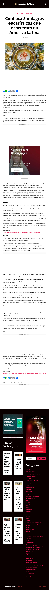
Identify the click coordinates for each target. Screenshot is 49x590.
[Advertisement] (24, 80)
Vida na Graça (29, 576)
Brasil (27, 473)
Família (28, 495)
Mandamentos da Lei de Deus (34, 522)
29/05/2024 (25, 37)
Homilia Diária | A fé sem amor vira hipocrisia (18, 531)
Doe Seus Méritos (30, 487)
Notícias (28, 531)
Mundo (28, 527)
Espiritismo (29, 491)
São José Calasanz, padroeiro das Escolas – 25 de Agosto (7, 532)
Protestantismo (30, 542)
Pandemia (28, 538)
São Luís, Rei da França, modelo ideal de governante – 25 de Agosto (18, 498)
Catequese (28, 478)
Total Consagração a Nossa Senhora (35, 566)
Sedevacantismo (30, 555)
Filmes (27, 500)
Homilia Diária (29, 509)
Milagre (15, 382)
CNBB (27, 482)
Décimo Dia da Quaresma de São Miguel (18, 464)
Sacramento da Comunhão (24, 13)
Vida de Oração (30, 573)
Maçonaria (29, 520)
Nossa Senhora (30, 529)
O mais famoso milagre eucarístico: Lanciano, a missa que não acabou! (21, 232)
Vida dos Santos (30, 575)
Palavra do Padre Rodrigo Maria (34, 536)
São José (28, 553)
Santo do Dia (29, 551)
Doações (20, 586)
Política (28, 540)
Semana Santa (29, 558)
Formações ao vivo (31, 504)
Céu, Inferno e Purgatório (32, 480)
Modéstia (28, 525)
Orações (28, 535)
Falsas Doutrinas (30, 493)
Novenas (28, 533)
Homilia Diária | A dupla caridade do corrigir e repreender (7, 462)
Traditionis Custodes (31, 567)
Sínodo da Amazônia (31, 562)
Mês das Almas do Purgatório (33, 524)
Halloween (29, 505)
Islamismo (28, 515)
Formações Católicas (8, 382)
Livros (27, 518)
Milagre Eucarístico (22, 382)
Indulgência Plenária (31, 513)
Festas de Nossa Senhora (32, 496)
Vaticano (28, 571)
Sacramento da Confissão (32, 549)
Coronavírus (29, 484)
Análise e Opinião (30, 471)
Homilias (28, 511)
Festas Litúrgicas (30, 498)
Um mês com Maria (31, 569)
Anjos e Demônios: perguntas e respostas (7, 493)
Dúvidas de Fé (29, 489)
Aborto (28, 469)
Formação (28, 502)
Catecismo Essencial (31, 476)
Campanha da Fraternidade (33, 474)
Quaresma (28, 544)
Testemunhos (29, 564)
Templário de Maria (11, 586)
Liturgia (28, 516)
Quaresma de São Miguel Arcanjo (35, 546)
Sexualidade (29, 560)
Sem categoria (29, 556)
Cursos (27, 485)
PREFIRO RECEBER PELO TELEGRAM (13, 437)
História (28, 507)
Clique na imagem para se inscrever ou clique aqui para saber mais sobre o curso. (24, 177)
